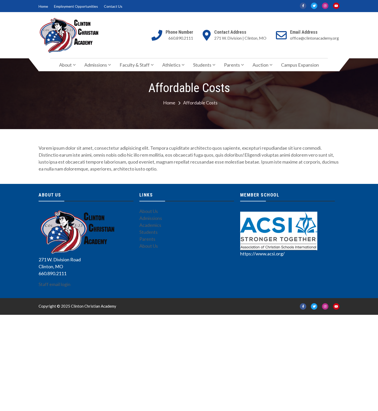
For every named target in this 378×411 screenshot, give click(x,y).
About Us (148, 211)
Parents (232, 65)
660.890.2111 (180, 37)
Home (43, 6)
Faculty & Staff (135, 65)
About (65, 65)
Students (202, 65)
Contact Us (113, 6)
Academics (150, 225)
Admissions (95, 65)
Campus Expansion (300, 65)
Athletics (171, 65)
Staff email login (54, 284)
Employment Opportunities (76, 6)
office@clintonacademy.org (314, 37)
